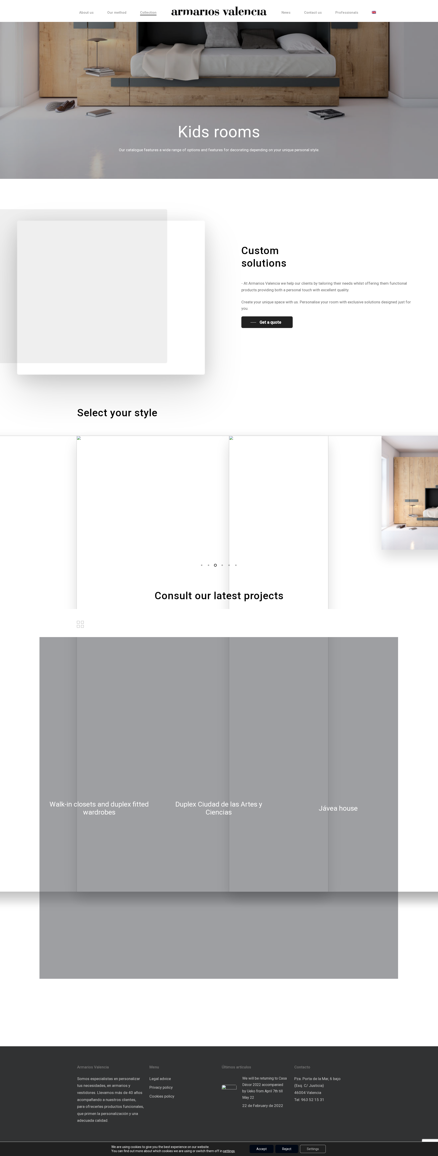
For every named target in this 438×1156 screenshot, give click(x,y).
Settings (313, 1149)
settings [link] (229, 1151)
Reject (286, 1149)
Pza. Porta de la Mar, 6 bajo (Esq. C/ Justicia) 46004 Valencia (317, 1085)
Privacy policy (161, 1087)
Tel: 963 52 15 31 (309, 1099)
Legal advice (160, 1078)
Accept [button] (261, 1149)
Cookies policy (161, 1096)
